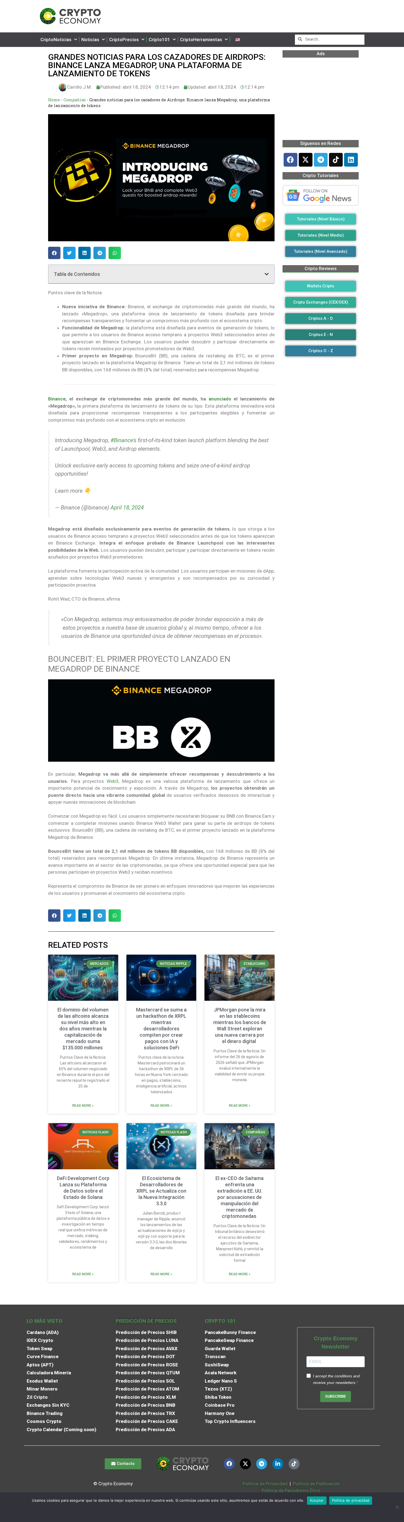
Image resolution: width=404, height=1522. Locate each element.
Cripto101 (159, 39)
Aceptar (317, 1500)
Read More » (83, 1106)
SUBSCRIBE (335, 1396)
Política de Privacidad (265, 1483)
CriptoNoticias (55, 39)
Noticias (90, 39)
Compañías (74, 99)
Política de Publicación (316, 1483)
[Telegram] (321, 160)
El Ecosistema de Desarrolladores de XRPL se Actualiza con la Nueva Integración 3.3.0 (161, 1190)
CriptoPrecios (124, 39)
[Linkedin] (351, 160)
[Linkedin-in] (277, 1463)
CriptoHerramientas (201, 39)
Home (54, 99)
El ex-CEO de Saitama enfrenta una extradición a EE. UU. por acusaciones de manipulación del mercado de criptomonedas (239, 1197)
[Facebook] (290, 160)
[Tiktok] (336, 160)
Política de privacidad (351, 1500)
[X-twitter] (305, 160)
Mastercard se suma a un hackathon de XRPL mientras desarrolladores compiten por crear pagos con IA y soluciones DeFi (161, 1028)
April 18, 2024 (127, 507)
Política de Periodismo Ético (291, 1490)
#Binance (121, 440)
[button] (54, 253)
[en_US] (237, 40)
